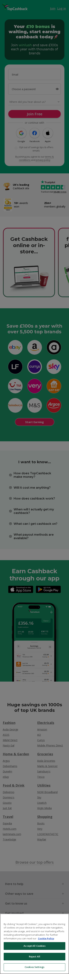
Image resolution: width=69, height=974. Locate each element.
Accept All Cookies (34, 945)
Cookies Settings (34, 967)
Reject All (34, 956)
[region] (34, 944)
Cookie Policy (46, 938)
